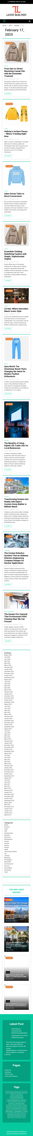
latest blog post (9, 1111)
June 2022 (7, 757)
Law (5, 853)
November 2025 (9, 673)
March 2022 (7, 763)
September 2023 (9, 727)
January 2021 (8, 792)
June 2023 (7, 733)
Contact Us (8, 1070)
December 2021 (9, 770)
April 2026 (7, 663)
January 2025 (8, 694)
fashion (20, 1106)
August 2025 (8, 679)
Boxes (7, 1092)
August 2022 (8, 753)
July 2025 (7, 681)
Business (6, 440)
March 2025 (7, 690)
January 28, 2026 (11, 921)
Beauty (6, 825)
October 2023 (8, 725)
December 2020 (9, 794)
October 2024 (8, 700)
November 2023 (9, 722)
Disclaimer (8, 1072)
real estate (16, 1114)
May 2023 (7, 735)
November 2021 (9, 772)
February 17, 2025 (14, 79)
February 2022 (8, 766)
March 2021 (7, 788)
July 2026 (7, 657)
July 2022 (7, 755)
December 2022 (9, 745)
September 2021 (9, 776)
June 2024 (7, 708)
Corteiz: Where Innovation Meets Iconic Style (16, 310)
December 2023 (9, 720)
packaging (10, 1114)
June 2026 (7, 659)
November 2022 (9, 747)
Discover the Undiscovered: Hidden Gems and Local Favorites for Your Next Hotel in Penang (16, 945)
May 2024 (7, 710)
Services (6, 866)
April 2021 (7, 786)
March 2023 (7, 739)
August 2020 (8, 802)
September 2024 (9, 702)
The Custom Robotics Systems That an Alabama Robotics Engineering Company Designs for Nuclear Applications (16, 558)
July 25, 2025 (10, 979)
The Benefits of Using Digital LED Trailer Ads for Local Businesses (16, 445)
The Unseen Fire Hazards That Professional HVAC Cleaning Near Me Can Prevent (16, 618)
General (6, 847)
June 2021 (7, 782)
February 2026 (8, 667)
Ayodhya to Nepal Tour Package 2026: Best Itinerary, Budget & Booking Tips (16, 916)
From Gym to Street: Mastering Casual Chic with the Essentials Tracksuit (14, 72)
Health (6, 849)
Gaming (6, 845)
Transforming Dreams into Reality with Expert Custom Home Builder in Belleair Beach (16, 503)
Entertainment (8, 839)
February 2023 (8, 741)
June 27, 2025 (10, 1008)
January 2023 (8, 743)
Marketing (7, 858)
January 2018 (8, 809)
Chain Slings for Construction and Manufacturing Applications (20, 1031)
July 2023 (7, 731)
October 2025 (8, 675)
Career (6, 829)
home (8, 1108)
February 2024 (8, 716)
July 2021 (7, 780)
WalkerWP (23, 1133)
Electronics (7, 837)
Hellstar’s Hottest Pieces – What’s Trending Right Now (16, 134)
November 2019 (9, 807)
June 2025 (7, 684)
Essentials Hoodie (20, 1103)
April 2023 (7, 737)
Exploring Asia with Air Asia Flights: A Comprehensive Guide (16, 975)
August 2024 (8, 704)
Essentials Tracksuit (11, 1106)
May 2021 (7, 784)
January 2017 (8, 811)
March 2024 (7, 714)
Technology (7, 550)
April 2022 (7, 761)
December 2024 (9, 696)
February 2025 (8, 692)
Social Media (8, 868)
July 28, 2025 (10, 950)
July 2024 (7, 706)
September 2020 (9, 800)
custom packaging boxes (13, 1100)
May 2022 (7, 759)
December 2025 (9, 671)
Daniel (7, 79)
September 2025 (9, 677)
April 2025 (7, 688)
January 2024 (8, 718)
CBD (5, 831)
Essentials (11, 1103)
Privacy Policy (9, 1074)
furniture (6, 843)
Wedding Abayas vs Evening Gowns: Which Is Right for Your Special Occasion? (16, 1052)
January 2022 (8, 768)
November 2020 (9, 796)
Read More (8, 93)
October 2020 (8, 798)
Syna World (10, 1116)
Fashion (6, 66)
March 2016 (7, 815)
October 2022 (8, 749)
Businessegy (8, 565)
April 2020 (7, 804)
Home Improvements (9, 611)
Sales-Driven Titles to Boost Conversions (14, 195)
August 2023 (8, 729)
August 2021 (8, 778)
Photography (8, 860)
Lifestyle (7, 855)
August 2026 (8, 655)
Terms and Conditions (11, 1076)
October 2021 (8, 774)
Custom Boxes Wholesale (16, 1097)
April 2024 (7, 712)
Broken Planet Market (16, 1092)
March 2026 (7, 665)
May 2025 (7, 686)
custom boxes (19, 1095)
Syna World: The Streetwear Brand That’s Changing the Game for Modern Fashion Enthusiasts (15, 371)
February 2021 (8, 790)
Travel (6, 872)
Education (7, 835)
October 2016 (8, 813)
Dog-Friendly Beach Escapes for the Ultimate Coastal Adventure (16, 1004)
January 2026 (8, 669)
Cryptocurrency (8, 833)
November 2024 (9, 698)
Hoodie (24, 1108)
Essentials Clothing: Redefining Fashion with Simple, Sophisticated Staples (15, 255)
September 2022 (9, 751)
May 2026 (7, 661)
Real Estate (7, 862)
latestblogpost (18, 1111)
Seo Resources (8, 864)
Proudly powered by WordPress (16, 1131)
